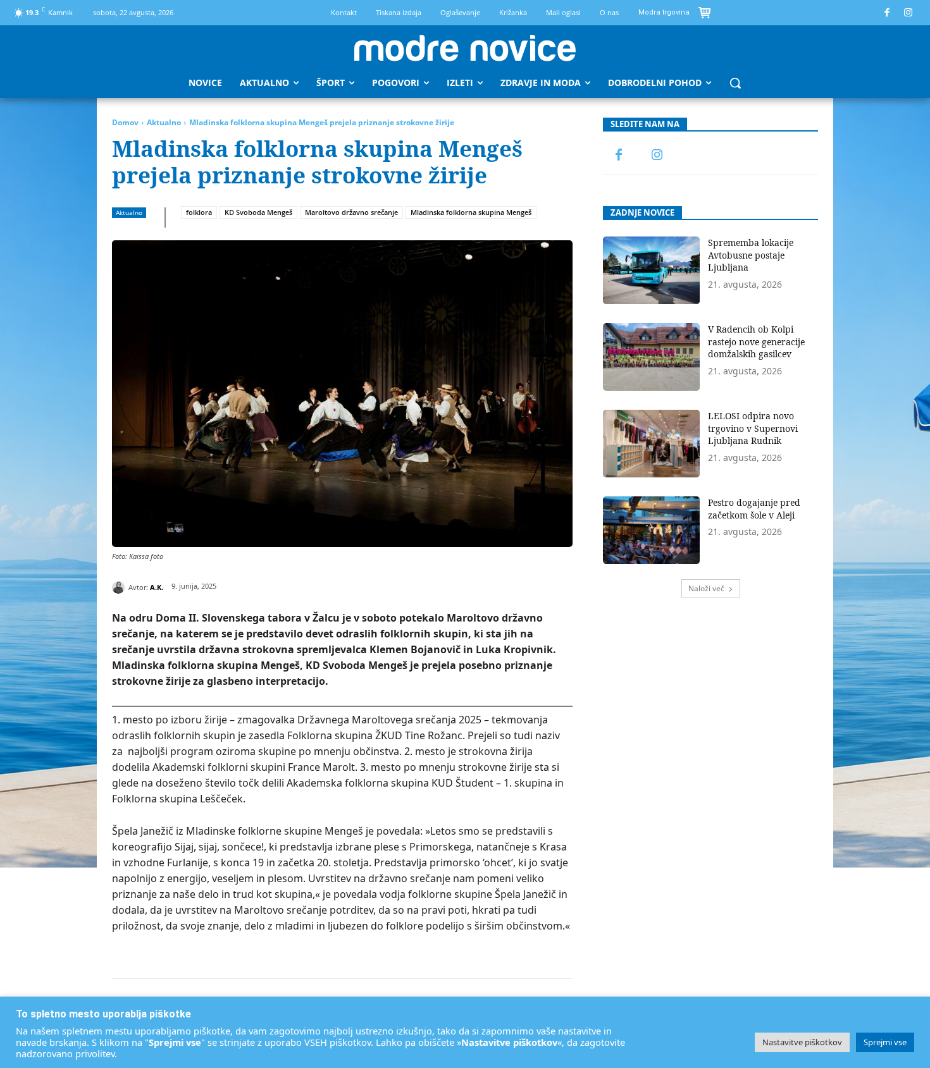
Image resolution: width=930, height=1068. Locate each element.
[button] (735, 83)
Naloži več (706, 588)
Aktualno (164, 122)
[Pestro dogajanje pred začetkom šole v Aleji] (651, 530)
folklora (199, 212)
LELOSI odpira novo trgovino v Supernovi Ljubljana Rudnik (753, 428)
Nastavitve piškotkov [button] (802, 1042)
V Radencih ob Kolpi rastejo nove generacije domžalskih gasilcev (756, 341)
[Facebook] (887, 13)
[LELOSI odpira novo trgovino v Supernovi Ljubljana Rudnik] (651, 443)
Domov (125, 122)
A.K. (156, 587)
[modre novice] (465, 48)
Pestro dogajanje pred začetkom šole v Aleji (754, 508)
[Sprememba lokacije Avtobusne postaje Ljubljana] (651, 270)
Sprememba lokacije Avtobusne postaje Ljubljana (750, 254)
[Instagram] (909, 13)
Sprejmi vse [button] (885, 1042)
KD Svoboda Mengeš (258, 212)
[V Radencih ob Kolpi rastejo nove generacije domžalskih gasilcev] (651, 357)
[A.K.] (120, 587)
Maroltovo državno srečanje (351, 212)
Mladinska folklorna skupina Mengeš (471, 212)
